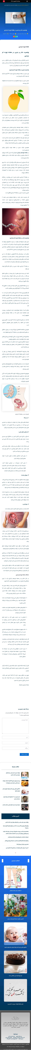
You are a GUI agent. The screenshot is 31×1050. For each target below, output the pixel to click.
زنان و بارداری (19, 5)
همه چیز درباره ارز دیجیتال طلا (22, 844)
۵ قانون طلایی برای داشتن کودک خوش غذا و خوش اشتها (16, 947)
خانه (27, 5)
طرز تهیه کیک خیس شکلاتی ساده (15, 975)
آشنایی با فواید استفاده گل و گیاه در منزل (15, 919)
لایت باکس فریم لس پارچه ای (19, 1037)
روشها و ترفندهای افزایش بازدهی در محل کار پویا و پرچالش (16, 840)
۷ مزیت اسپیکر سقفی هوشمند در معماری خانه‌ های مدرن (17, 847)
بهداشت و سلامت (24, 5)
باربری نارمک (20, 1038)
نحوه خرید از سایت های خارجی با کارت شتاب (11, 805)
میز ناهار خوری (19, 1036)
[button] (27, 1)
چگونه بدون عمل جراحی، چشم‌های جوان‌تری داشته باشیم (17, 822)
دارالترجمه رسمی (8, 1037)
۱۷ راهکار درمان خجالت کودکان (15, 890)
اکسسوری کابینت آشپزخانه (12, 1038)
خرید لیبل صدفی (11, 1036)
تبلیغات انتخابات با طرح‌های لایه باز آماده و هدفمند (18, 837)
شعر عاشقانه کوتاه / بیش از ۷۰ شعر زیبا (15, 1004)
